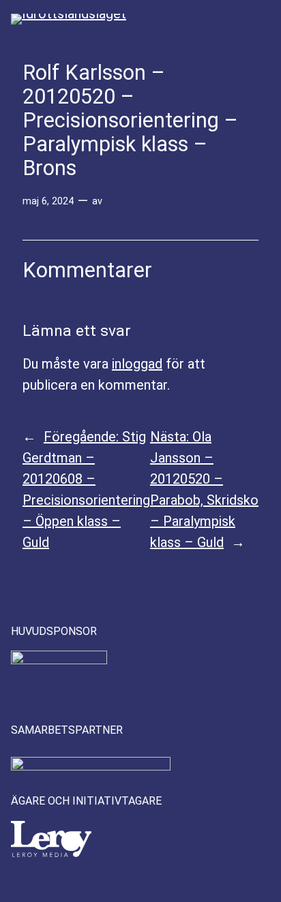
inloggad (137, 364)
